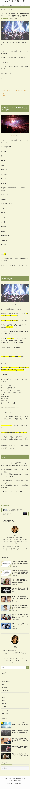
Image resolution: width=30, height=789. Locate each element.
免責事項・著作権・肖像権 (15, 780)
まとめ (4, 97)
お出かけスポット (7, 681)
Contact (13, 778)
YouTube (5, 678)
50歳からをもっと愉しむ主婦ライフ (15, 1)
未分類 (4, 706)
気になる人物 (6, 710)
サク (15, 535)
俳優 (4, 697)
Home (6, 778)
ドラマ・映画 (6, 690)
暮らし (4, 703)
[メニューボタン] (1, 2)
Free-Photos (13, 135)
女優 (4, 700)
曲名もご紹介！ (7, 95)
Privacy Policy (18, 778)
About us (9, 778)
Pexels (13, 304)
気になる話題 (6, 713)
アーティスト (5, 18)
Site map (23, 778)
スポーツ (5, 687)
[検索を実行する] (27, 667)
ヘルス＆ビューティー (8, 694)
